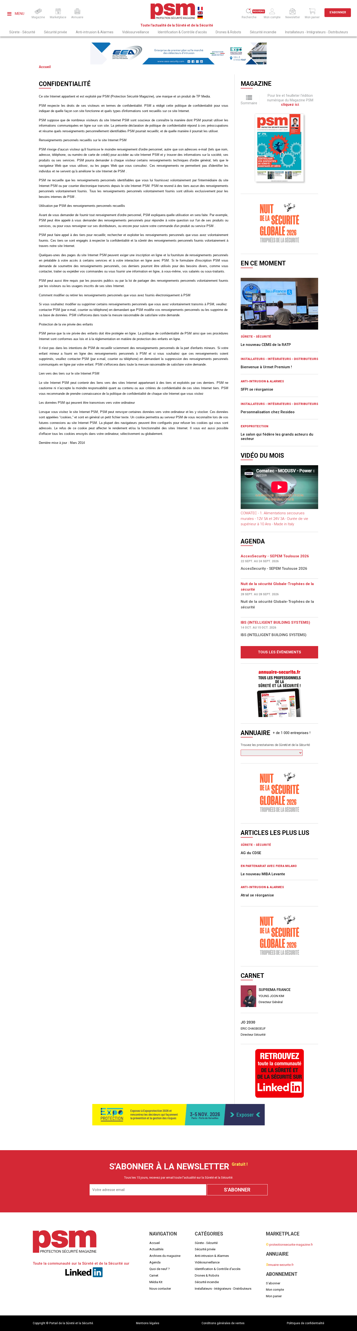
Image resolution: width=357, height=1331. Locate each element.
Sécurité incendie (263, 32)
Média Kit (155, 1282)
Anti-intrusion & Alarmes (94, 32)
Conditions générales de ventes (223, 1323)
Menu (19, 13)
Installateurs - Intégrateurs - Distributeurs (316, 32)
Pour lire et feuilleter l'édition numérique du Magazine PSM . (290, 100)
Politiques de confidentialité (305, 1323)
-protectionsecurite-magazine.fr (289, 1244)
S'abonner (337, 12)
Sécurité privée (55, 32)
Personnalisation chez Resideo (268, 412)
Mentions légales (147, 1323)
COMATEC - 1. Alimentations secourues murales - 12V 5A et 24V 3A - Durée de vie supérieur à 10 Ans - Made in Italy (274, 518)
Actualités (156, 1249)
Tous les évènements (279, 652)
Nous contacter (160, 1288)
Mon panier (274, 1296)
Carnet (153, 1275)
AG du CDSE (251, 808)
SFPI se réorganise (257, 389)
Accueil (45, 67)
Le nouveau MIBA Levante (263, 829)
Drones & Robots (228, 32)
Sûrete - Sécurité (22, 32)
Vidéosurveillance (135, 32)
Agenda (155, 1262)
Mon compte (275, 1289)
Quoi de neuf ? (159, 1269)
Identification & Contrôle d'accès (182, 32)
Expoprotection (254, 426)
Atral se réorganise (257, 850)
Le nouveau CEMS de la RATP (266, 344)
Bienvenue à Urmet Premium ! (266, 367)
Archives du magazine (164, 1256)
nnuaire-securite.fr (280, 1264)
